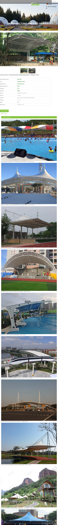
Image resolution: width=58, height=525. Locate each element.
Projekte (25, 27)
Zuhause (20, 27)
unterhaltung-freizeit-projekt (34, 27)
